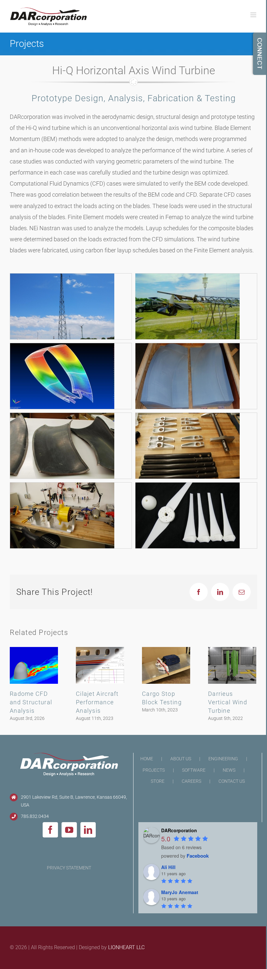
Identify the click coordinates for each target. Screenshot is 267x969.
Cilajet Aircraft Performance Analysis (97, 702)
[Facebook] (50, 829)
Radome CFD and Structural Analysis (31, 702)
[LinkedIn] (88, 829)
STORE (157, 781)
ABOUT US (180, 758)
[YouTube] (69, 829)
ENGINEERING (223, 758)
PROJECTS (154, 770)
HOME (146, 758)
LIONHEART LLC (126, 947)
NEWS (229, 770)
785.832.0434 (35, 816)
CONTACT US (231, 781)
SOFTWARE (193, 770)
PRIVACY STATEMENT (69, 867)
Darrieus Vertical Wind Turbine (227, 702)
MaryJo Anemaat (179, 892)
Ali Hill (168, 867)
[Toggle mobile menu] (253, 14)
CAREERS (191, 781)
